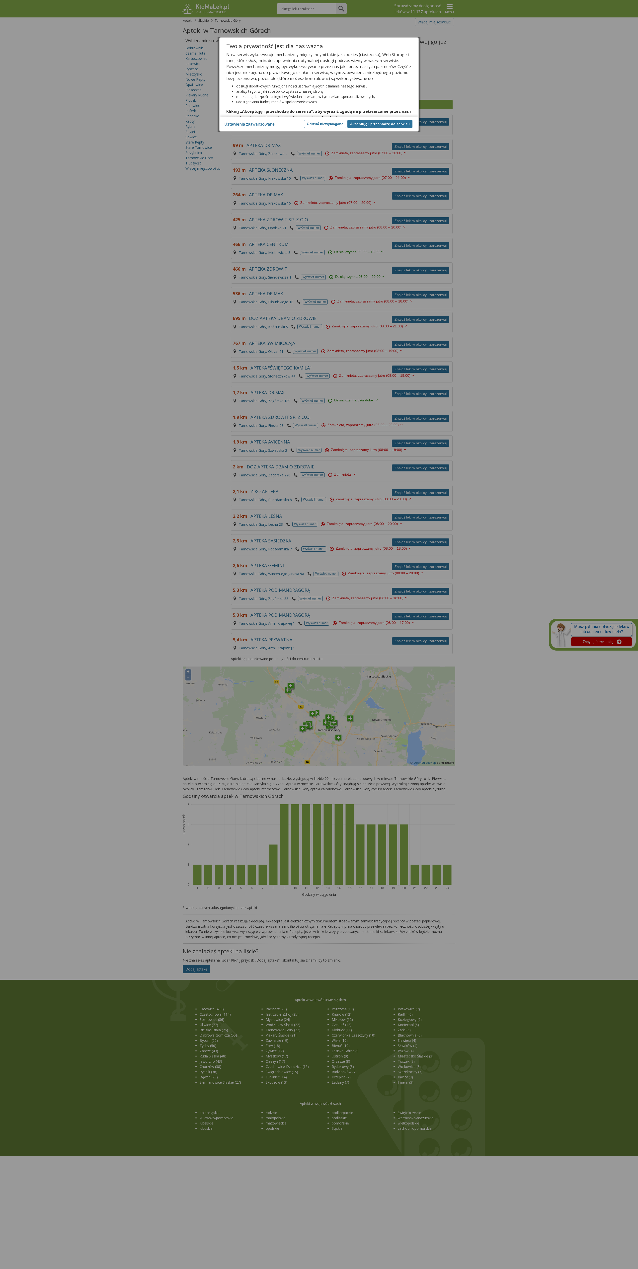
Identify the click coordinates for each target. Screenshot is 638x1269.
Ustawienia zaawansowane (249, 124)
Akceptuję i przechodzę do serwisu (380, 124)
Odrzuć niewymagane (325, 124)
